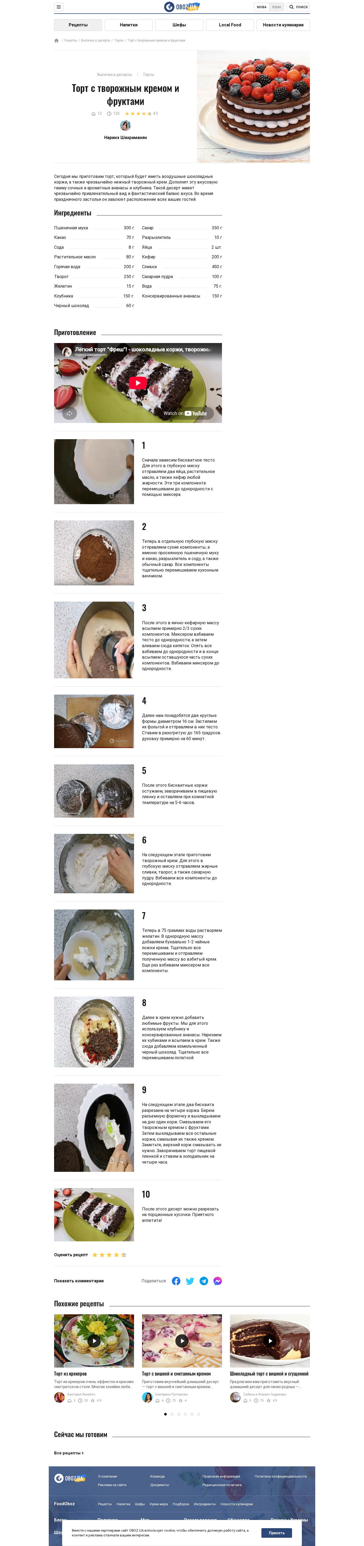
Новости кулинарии (283, 24)
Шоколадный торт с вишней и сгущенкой (269, 1373)
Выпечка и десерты (95, 40)
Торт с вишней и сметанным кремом (176, 1373)
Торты (118, 40)
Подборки (181, 1504)
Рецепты (78, 24)
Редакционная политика (222, 1485)
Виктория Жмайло (81, 1394)
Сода (59, 247)
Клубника (63, 296)
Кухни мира (159, 1504)
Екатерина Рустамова (171, 1394)
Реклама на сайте (112, 1485)
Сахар (147, 227)
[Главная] (56, 41)
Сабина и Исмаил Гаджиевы (264, 1394)
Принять (277, 1533)
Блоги (60, 1520)
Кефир (148, 256)
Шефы (179, 24)
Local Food (230, 24)
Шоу (58, 1532)
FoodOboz (64, 1503)
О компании (107, 1476)
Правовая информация (221, 1476)
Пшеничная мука (71, 227)
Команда (157, 1476)
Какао (60, 237)
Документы (159, 1485)
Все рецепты (67, 1453)
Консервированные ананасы (171, 296)
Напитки (128, 24)
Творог (61, 276)
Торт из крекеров (70, 1373)
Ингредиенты (205, 1504)
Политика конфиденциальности (281, 1476)
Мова (261, 7)
